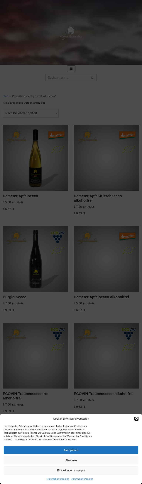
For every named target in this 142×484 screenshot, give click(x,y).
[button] (136, 419)
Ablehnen (71, 460)
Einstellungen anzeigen (71, 470)
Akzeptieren (71, 450)
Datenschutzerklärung (58, 479)
